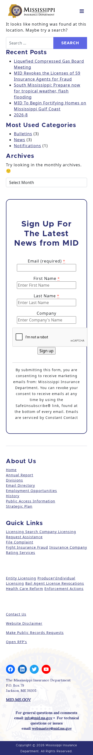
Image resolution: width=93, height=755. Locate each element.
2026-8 (21, 115)
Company (46, 313)
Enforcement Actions (64, 588)
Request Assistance (24, 536)
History (12, 495)
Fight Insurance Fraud (27, 547)
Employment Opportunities (31, 490)
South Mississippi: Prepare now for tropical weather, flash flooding (47, 91)
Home (11, 469)
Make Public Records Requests (35, 632)
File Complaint (19, 542)
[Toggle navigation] (81, 11)
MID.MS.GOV (18, 699)
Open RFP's (16, 641)
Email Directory (20, 485)
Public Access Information (30, 501)
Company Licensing (57, 531)
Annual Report (19, 475)
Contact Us (16, 614)
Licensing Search (22, 531)
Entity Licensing (21, 578)
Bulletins (23, 133)
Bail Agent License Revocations (54, 583)
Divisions (14, 480)
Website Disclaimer (24, 623)
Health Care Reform (24, 588)
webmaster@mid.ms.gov (52, 728)
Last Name (46, 296)
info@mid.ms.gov (38, 718)
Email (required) (46, 261)
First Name (46, 278)
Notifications (27, 145)
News (19, 139)
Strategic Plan (19, 506)
